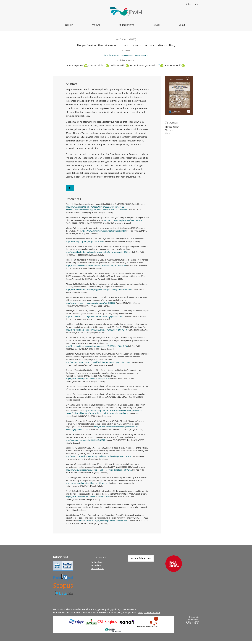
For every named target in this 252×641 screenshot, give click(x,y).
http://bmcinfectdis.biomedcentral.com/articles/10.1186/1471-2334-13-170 (96, 330)
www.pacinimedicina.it (149, 612)
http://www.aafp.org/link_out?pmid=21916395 (85, 241)
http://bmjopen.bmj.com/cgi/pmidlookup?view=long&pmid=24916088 (95, 316)
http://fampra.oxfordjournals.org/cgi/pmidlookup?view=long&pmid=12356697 (98, 362)
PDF (70, 188)
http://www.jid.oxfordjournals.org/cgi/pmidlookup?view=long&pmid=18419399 (99, 252)
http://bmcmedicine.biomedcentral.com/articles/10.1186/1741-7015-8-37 (96, 266)
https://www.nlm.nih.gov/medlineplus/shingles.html (104, 231)
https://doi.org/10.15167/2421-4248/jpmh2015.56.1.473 (126, 55)
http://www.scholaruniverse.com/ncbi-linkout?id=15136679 (90, 303)
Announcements (126, 25)
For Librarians (97, 568)
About (182, 25)
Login (196, 4)
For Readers (96, 562)
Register (189, 4)
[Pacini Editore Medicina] (173, 563)
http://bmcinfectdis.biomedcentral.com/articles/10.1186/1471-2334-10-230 (97, 346)
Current (69, 25)
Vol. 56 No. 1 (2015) (126, 39)
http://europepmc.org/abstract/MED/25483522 (85, 440)
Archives (96, 25)
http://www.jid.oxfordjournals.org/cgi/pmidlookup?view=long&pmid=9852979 (98, 290)
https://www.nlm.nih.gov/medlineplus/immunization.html (103, 521)
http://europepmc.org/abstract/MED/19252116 (123, 220)
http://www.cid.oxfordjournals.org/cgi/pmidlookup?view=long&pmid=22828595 (99, 456)
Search (157, 25)
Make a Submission (140, 558)
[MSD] (113, 629)
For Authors (96, 565)
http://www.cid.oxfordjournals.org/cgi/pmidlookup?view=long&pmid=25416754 (99, 470)
